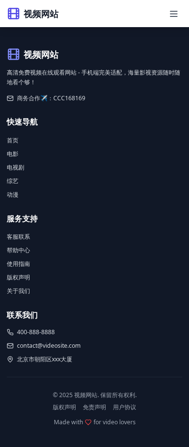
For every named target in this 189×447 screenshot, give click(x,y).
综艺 (12, 181)
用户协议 (124, 407)
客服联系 (18, 236)
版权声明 (18, 277)
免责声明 (94, 407)
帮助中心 (18, 250)
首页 (12, 140)
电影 (12, 154)
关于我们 (18, 291)
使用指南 (18, 264)
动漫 (12, 194)
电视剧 (15, 167)
